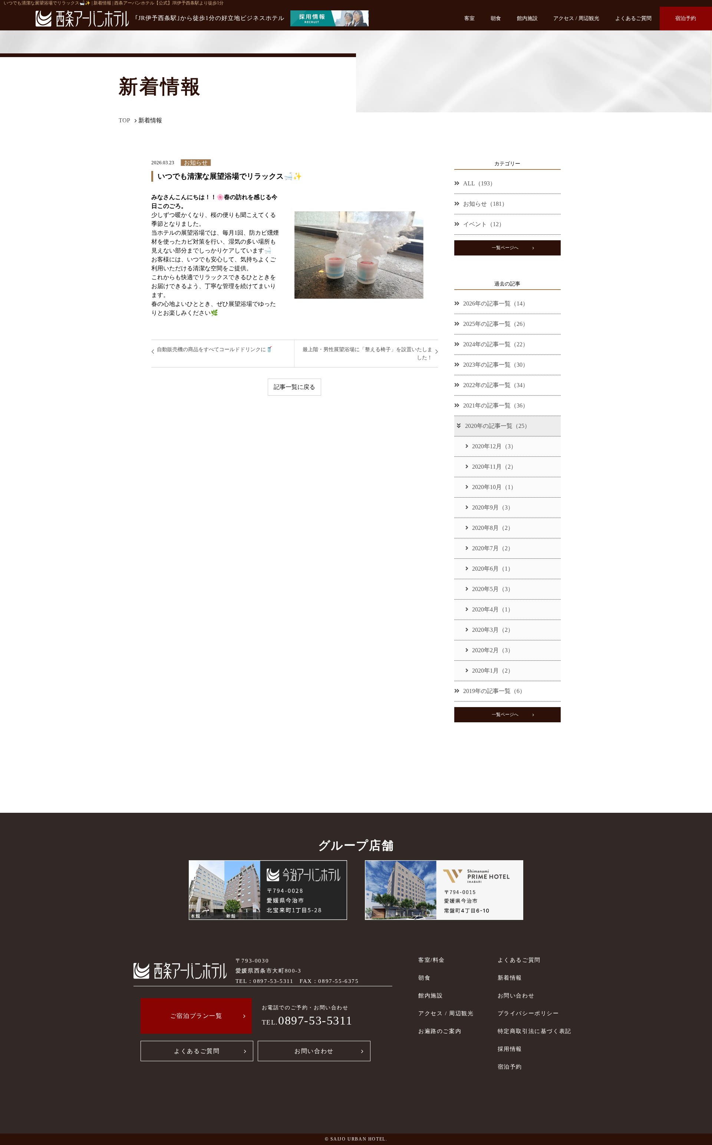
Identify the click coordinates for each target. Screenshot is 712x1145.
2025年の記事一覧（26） (495, 324)
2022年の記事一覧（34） (495, 385)
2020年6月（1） (493, 568)
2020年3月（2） (493, 630)
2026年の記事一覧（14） (495, 303)
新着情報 (510, 977)
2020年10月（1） (494, 487)
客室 (469, 18)
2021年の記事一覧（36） (495, 405)
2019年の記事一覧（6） (494, 691)
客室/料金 (431, 960)
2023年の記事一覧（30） (495, 365)
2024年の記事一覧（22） (495, 344)
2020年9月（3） (493, 507)
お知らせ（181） (485, 204)
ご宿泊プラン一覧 (196, 1016)
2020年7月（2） (493, 548)
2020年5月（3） (493, 589)
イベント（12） (484, 224)
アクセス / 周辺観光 (576, 18)
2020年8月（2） (493, 528)
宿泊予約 (685, 18)
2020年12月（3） (494, 446)
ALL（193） (479, 183)
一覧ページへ (505, 247)
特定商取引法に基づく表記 (534, 1031)
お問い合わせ (314, 1051)
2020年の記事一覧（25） (497, 426)
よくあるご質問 (633, 18)
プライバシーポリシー (528, 1013)
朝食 (496, 18)
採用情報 (510, 1049)
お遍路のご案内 (439, 1031)
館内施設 (527, 18)
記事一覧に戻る (294, 387)
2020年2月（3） (493, 650)
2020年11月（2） (494, 466)
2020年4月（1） (493, 609)
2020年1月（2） (493, 670)
